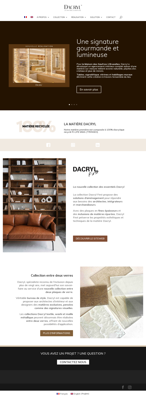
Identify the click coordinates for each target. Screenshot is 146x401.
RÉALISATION (77, 17)
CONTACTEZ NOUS (73, 362)
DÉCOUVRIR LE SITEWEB (90, 238)
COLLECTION (59, 17)
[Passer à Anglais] (32, 18)
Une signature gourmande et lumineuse (98, 48)
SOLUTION (95, 17)
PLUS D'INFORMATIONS (56, 333)
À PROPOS (42, 17)
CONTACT (111, 17)
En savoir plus (89, 89)
